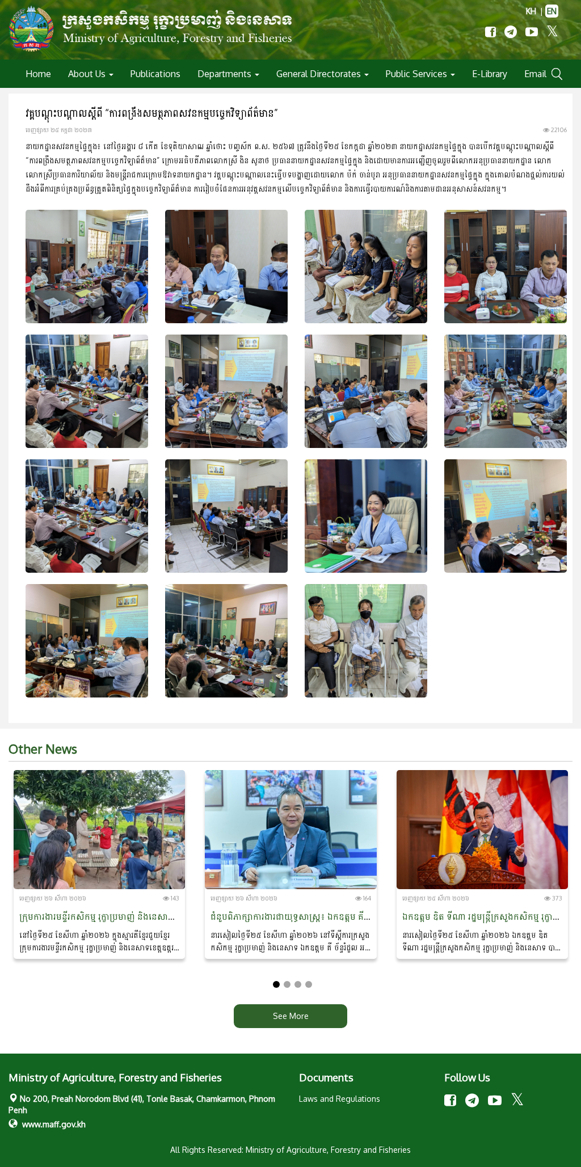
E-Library (489, 73)
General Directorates (319, 73)
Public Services (417, 73)
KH (531, 11)
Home (38, 73)
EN (552, 11)
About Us (88, 73)
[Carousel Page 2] (287, 984)
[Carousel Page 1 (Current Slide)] (276, 984)
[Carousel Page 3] (297, 984)
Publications (155, 73)
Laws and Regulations (339, 1098)
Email (535, 73)
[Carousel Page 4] (308, 984)
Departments (225, 73)
